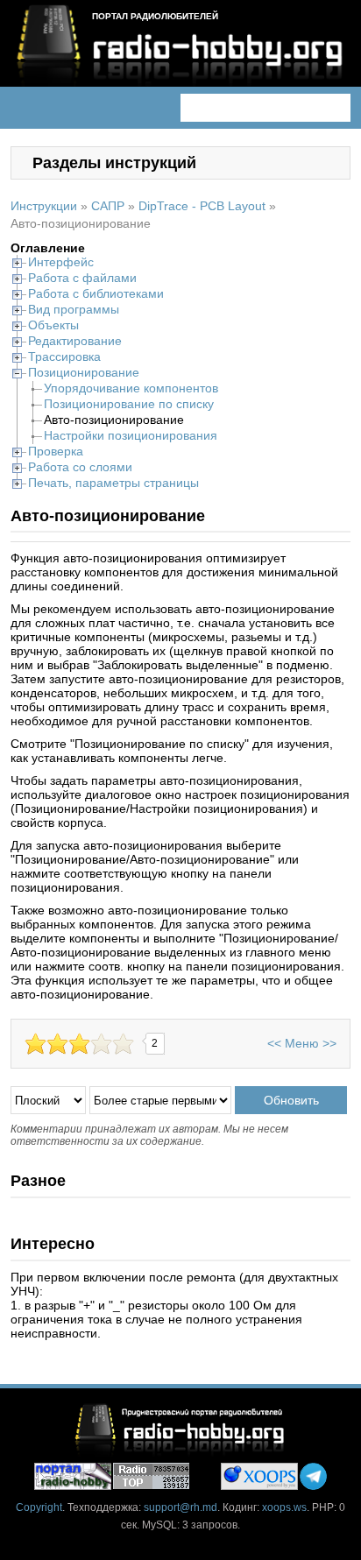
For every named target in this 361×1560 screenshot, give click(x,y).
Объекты (53, 325)
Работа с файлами (82, 278)
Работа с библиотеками (96, 293)
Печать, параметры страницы (113, 483)
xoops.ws (284, 1507)
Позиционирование (83, 372)
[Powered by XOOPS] (259, 1476)
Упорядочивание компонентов (131, 388)
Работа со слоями (80, 467)
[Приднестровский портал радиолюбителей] (72, 1476)
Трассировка (64, 356)
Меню (302, 1043)
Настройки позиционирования (130, 435)
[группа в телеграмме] (313, 1476)
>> (329, 1043)
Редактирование (75, 341)
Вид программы (73, 309)
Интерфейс (61, 262)
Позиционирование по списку (129, 404)
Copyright (39, 1507)
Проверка (55, 451)
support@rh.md (180, 1507)
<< (274, 1043)
